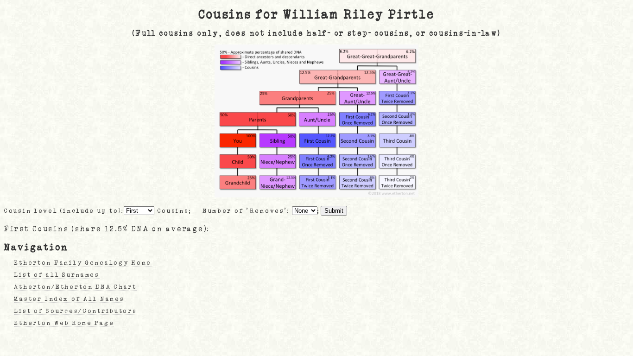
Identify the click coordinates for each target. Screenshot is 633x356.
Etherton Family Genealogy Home (83, 263)
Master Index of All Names (69, 299)
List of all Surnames (56, 275)
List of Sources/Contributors (75, 311)
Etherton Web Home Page (64, 323)
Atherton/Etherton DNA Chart (75, 287)
